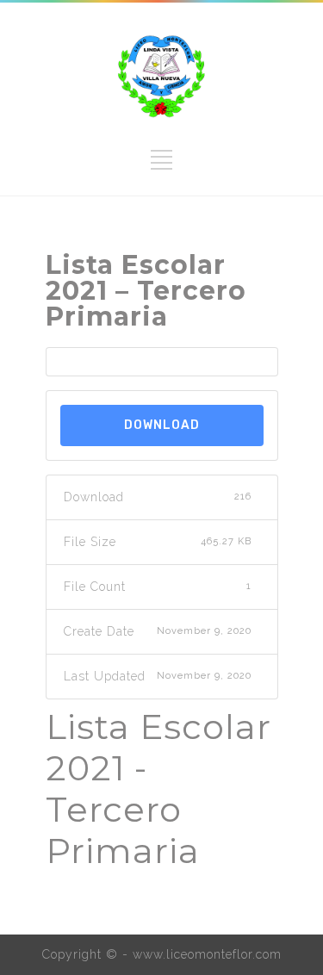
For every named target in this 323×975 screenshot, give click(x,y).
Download (162, 425)
